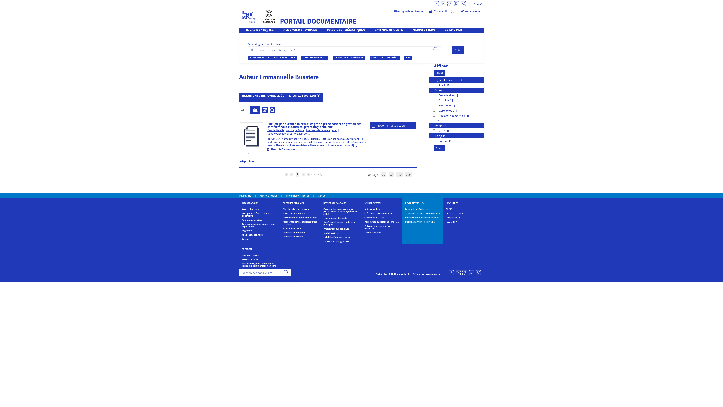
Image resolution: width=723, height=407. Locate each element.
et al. (334, 130)
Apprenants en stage (252, 220)
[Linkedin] (443, 3)
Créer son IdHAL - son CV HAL (379, 213)
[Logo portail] (258, 16)
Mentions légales (268, 195)
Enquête (444, 100)
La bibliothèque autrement (336, 237)
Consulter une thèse (384, 57)
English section (330, 233)
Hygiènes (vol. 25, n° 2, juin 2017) (292, 133)
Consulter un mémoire (349, 57)
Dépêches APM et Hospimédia (420, 222)
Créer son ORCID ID (374, 218)
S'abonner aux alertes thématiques (422, 213)
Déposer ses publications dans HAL (381, 222)
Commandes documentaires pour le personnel (258, 225)
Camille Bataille (275, 130)
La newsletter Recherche (417, 209)
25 (383, 175)
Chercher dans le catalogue (296, 209)
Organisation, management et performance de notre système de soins (340, 211)
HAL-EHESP (451, 222)
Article (443, 85)
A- (475, 4)
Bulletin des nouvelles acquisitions (422, 218)
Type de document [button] (448, 80)
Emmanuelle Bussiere (318, 130)
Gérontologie (447, 110)
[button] (436, 120)
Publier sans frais (372, 232)
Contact (322, 195)
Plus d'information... (284, 149)
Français (444, 141)
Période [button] (440, 126)
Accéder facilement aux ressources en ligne (300, 223)
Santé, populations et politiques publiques (339, 223)
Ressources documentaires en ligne (272, 57)
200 (408, 175)
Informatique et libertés (297, 195)
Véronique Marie (295, 130)
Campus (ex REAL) (454, 218)
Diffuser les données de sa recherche (377, 227)
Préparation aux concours (336, 229)
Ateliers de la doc (250, 259)
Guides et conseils (250, 255)
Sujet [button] (438, 90)
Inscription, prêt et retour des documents (256, 214)
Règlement (247, 231)
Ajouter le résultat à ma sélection (255, 110)
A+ (482, 4)
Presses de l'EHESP (455, 213)
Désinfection (447, 95)
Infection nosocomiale (452, 115)
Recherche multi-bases (294, 213)
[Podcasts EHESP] (463, 3)
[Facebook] (449, 3)
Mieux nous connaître (252, 235)
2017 (442, 131)
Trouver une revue (315, 57)
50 (391, 175)
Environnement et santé (335, 218)
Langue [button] (440, 136)
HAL (408, 57)
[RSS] (436, 3)
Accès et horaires (250, 209)
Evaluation (445, 105)
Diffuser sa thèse (372, 209)
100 (399, 175)
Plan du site (245, 195)
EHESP (449, 209)
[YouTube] (456, 3)
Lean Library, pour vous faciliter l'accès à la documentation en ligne (259, 264)
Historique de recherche (408, 11)
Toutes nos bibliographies (336, 241)
